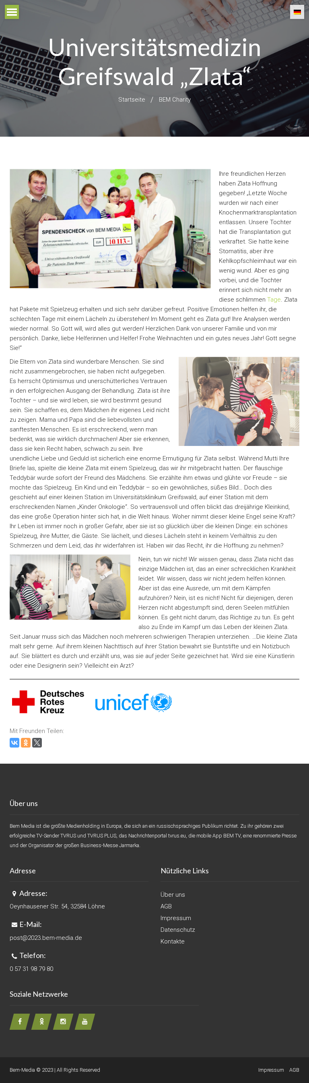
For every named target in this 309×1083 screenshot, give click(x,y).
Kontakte (173, 941)
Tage (274, 299)
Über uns (173, 894)
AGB (166, 906)
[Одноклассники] (26, 743)
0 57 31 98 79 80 (31, 969)
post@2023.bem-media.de (46, 937)
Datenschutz (178, 929)
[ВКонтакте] (14, 743)
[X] (37, 743)
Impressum (176, 918)
